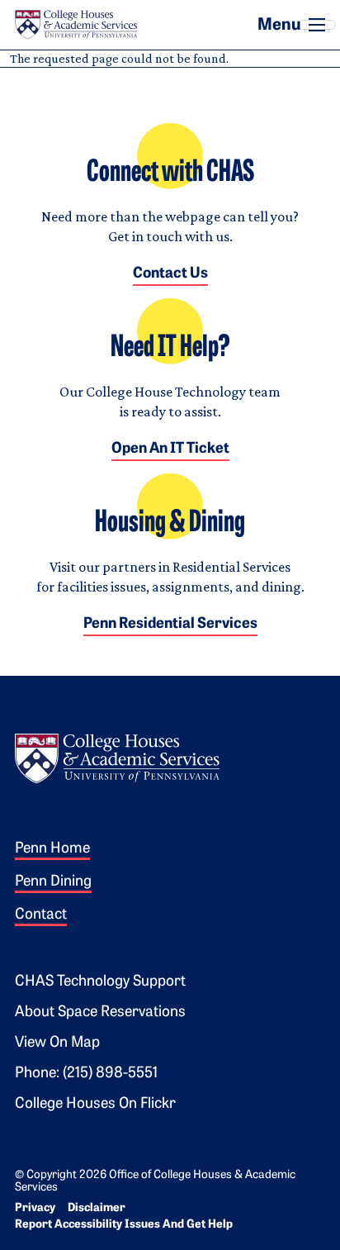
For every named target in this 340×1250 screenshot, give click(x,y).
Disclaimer (96, 1208)
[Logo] (117, 756)
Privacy (35, 1208)
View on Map (57, 1043)
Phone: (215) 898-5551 (86, 1074)
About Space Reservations (100, 1012)
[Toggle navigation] (317, 25)
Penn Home (52, 849)
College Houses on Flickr (95, 1104)
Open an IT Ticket (170, 449)
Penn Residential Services (170, 624)
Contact (41, 915)
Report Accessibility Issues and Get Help (124, 1225)
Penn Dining (53, 882)
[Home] (76, 25)
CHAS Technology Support (100, 982)
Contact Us (170, 274)
